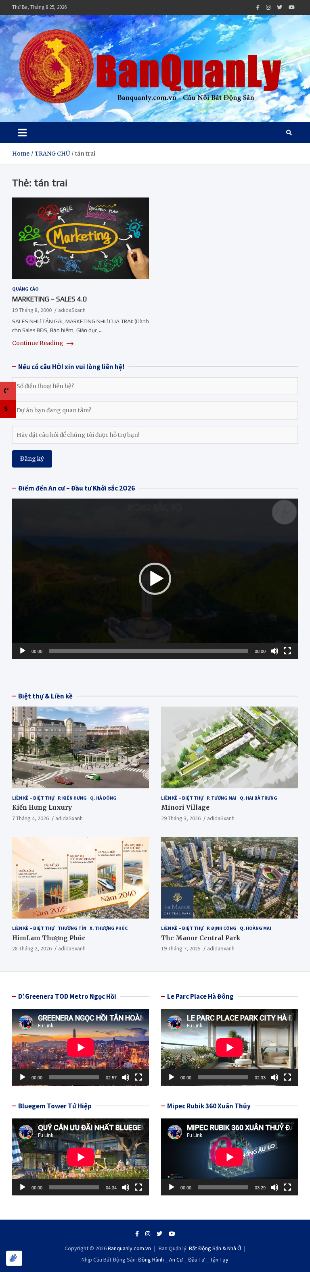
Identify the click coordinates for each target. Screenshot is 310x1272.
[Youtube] (291, 7)
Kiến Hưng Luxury (42, 807)
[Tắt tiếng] (274, 651)
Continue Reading (38, 343)
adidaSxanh (72, 310)
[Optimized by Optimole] (14, 1258)
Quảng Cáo (25, 289)
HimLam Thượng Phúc (48, 938)
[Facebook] (258, 7)
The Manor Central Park (201, 938)
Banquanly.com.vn (129, 1248)
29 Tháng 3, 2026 (181, 818)
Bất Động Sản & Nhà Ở (215, 1248)
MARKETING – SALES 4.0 (49, 299)
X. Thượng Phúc (109, 928)
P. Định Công (222, 928)
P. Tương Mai (222, 798)
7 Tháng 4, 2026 (30, 818)
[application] (155, 579)
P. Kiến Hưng (72, 798)
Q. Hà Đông (103, 798)
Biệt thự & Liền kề (45, 696)
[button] (155, 579)
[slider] (148, 651)
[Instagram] (268, 7)
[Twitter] (279, 7)
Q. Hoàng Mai (255, 928)
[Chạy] (23, 651)
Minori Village (185, 807)
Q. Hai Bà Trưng (258, 798)
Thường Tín (72, 928)
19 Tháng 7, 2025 (181, 948)
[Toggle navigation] (22, 132)
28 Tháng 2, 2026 (32, 948)
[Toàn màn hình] (287, 651)
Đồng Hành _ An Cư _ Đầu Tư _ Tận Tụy (183, 1259)
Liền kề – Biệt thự (33, 798)
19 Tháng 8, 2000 (32, 310)
